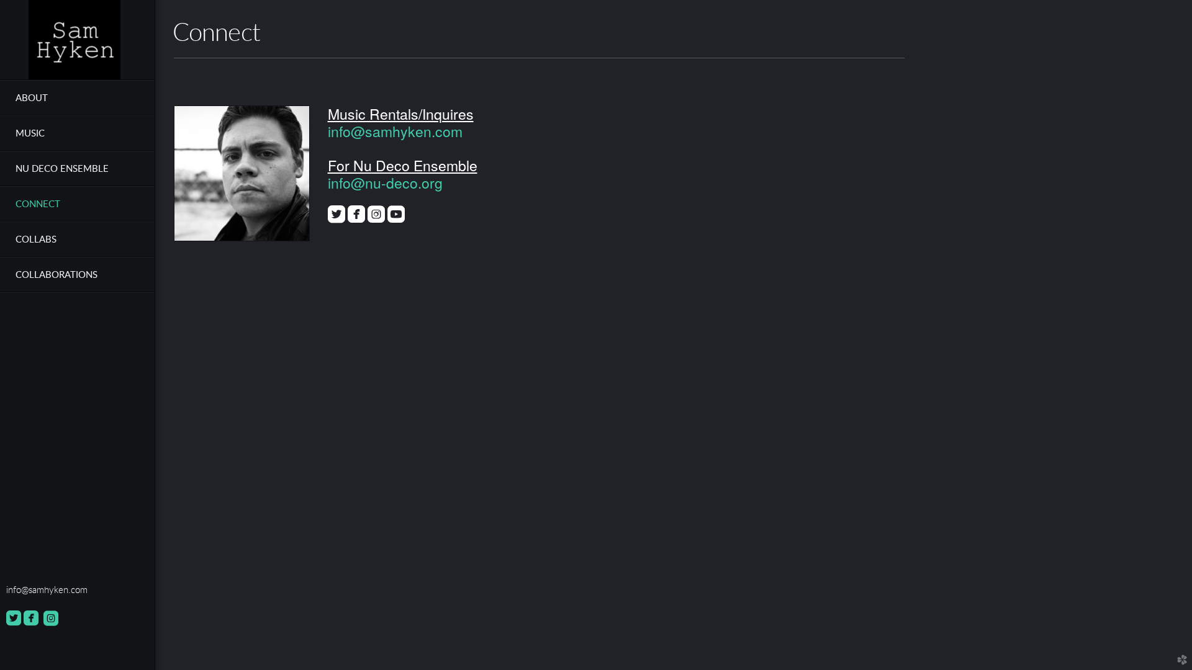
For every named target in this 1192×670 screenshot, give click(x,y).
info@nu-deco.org (385, 182)
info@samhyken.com (395, 131)
